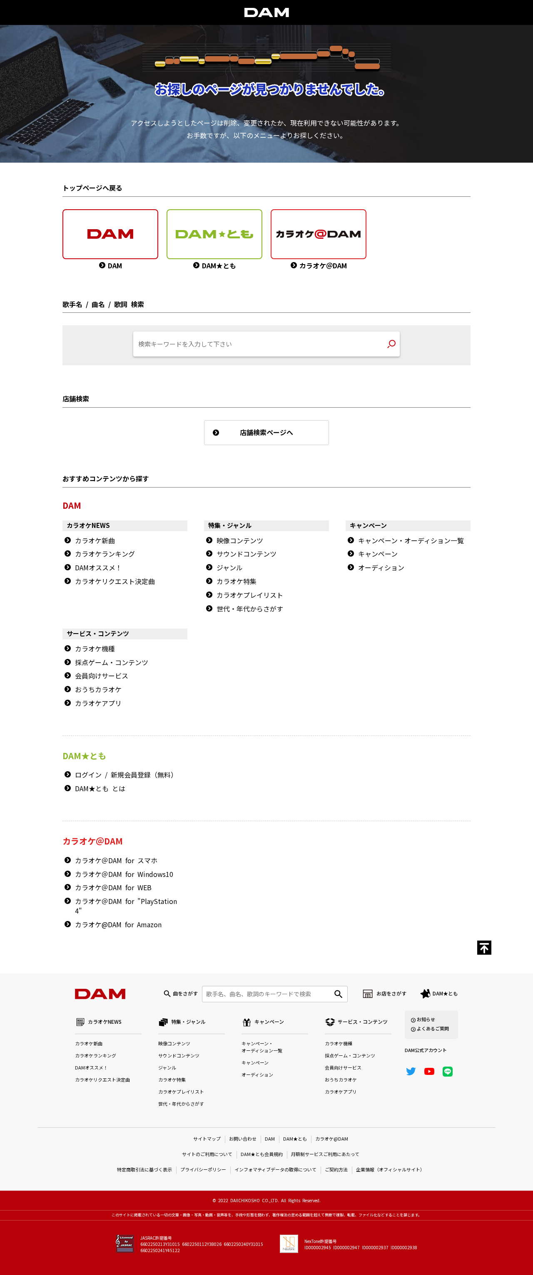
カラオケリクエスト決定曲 (115, 581)
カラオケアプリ (98, 703)
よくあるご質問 (433, 1029)
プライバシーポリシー (203, 1170)
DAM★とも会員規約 (262, 1154)
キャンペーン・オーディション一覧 (411, 540)
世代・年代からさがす (250, 609)
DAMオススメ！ (98, 567)
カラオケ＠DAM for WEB (113, 887)
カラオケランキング (105, 554)
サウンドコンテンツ (246, 554)
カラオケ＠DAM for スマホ (116, 860)
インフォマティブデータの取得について (275, 1170)
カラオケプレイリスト (250, 595)
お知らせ (426, 1020)
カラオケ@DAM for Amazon (118, 924)
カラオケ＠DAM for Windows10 (124, 874)
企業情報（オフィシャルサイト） (390, 1170)
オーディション (381, 567)
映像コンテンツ (240, 540)
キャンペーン (378, 554)
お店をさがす (391, 993)
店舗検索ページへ (266, 432)
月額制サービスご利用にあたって (325, 1154)
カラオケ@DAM (331, 1139)
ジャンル (230, 567)
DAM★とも (445, 993)
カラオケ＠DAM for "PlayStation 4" (126, 906)
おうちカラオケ (98, 689)
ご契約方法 (336, 1170)
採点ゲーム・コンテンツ (111, 662)
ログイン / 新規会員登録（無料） (126, 775)
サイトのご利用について (207, 1154)
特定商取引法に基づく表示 (144, 1170)
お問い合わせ (243, 1139)
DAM (270, 1139)
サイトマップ (207, 1139)
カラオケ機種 (95, 649)
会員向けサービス (101, 676)
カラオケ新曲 (95, 540)
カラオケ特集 (237, 581)
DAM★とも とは (100, 788)
